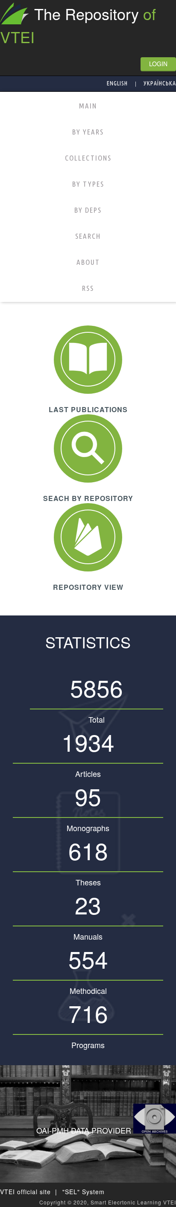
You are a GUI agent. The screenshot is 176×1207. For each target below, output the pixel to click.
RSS (88, 288)
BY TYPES (88, 184)
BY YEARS (88, 132)
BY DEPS (88, 210)
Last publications (88, 409)
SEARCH (88, 236)
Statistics (88, 642)
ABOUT (88, 262)
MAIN (88, 106)
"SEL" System (83, 1191)
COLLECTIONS (88, 158)
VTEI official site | (28, 1191)
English (117, 83)
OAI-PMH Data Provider (84, 1130)
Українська (160, 83)
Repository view (88, 587)
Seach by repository (88, 498)
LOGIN (158, 63)
